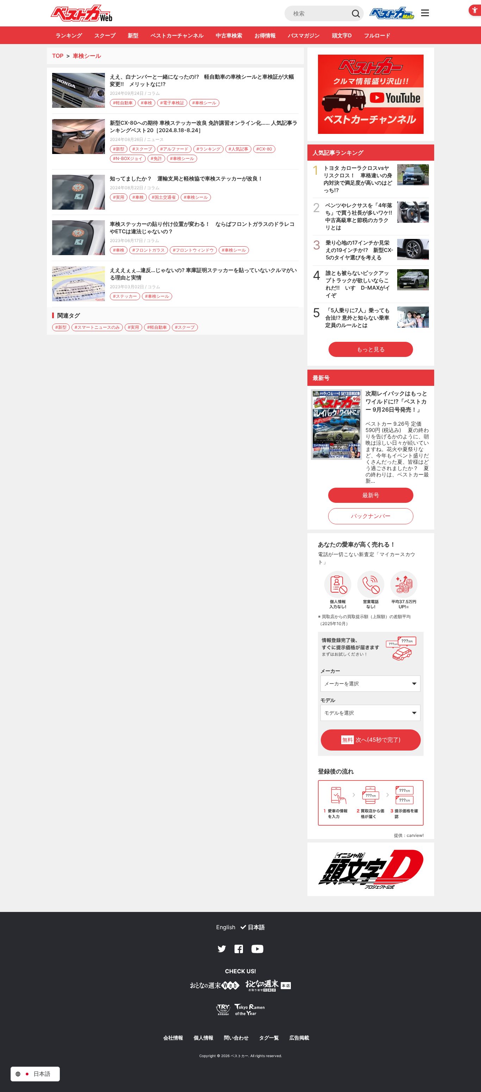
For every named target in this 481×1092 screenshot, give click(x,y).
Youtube (257, 949)
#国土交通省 (164, 197)
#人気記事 (238, 149)
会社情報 (173, 1037)
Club (391, 13)
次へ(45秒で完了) (371, 739)
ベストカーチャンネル (177, 35)
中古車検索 (229, 35)
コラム (153, 93)
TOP (57, 55)
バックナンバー (371, 515)
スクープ (104, 35)
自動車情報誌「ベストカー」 (81, 13)
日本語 (256, 927)
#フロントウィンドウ (193, 250)
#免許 (156, 158)
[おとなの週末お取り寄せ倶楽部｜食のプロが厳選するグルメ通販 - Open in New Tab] (214, 987)
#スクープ (142, 149)
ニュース (155, 139)
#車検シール (204, 102)
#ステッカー (125, 296)
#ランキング (208, 149)
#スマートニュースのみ (97, 327)
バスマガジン (304, 35)
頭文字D (342, 35)
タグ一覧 (269, 1037)
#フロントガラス (148, 250)
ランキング (69, 35)
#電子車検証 (172, 102)
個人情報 (203, 1037)
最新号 (370, 495)
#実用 (118, 197)
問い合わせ (236, 1037)
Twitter (222, 948)
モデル (327, 700)
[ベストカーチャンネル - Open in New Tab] (371, 94)
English (225, 927)
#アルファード (174, 149)
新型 (133, 35)
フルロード (377, 35)
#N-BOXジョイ (128, 158)
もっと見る (371, 349)
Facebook (239, 949)
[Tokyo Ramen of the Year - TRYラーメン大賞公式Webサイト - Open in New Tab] (240, 1011)
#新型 (118, 149)
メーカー (330, 671)
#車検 (146, 102)
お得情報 (265, 35)
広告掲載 (299, 1037)
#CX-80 (264, 149)
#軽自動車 (123, 102)
